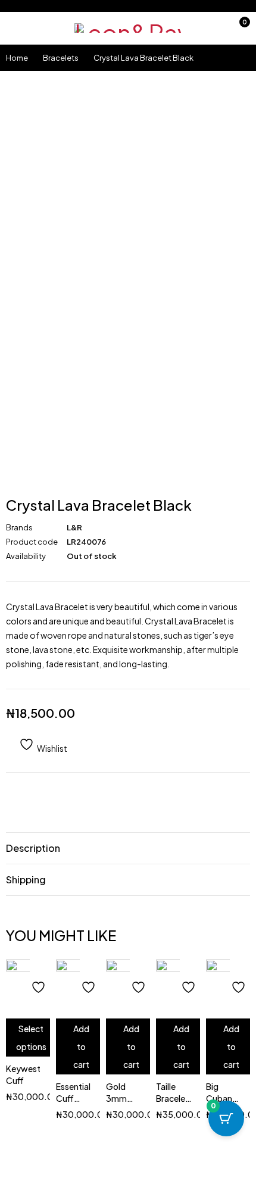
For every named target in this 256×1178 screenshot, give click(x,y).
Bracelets (61, 58)
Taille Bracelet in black (172, 1098)
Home (17, 58)
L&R (74, 527)
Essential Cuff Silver (73, 1098)
